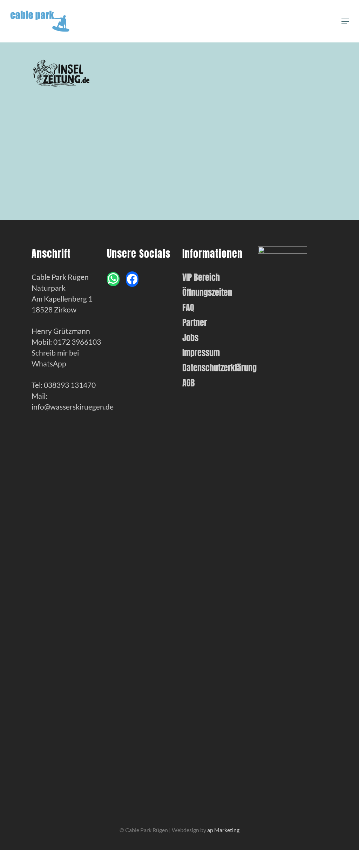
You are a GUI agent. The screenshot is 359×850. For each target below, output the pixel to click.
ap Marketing (223, 830)
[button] (345, 21)
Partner (194, 323)
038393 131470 (70, 384)
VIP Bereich (201, 277)
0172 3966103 (77, 341)
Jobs (190, 338)
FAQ (188, 308)
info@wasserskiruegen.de (73, 406)
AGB (188, 383)
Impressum (201, 353)
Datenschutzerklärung (217, 368)
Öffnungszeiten (207, 292)
